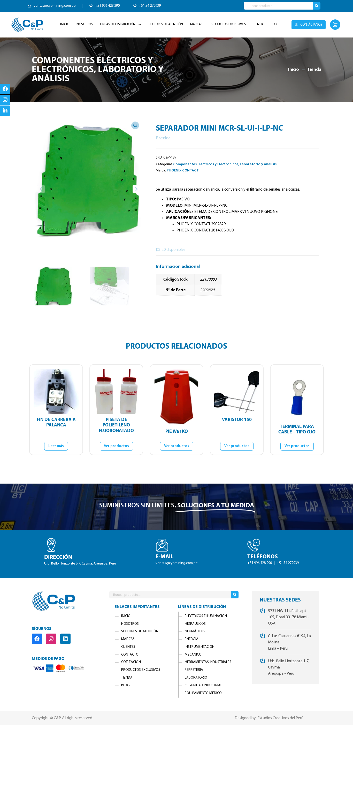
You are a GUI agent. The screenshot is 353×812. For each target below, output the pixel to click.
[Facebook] (37, 639)
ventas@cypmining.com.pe (177, 563)
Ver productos (116, 446)
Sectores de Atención (166, 24)
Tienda (258, 24)
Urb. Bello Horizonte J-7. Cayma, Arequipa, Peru (80, 564)
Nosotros (84, 24)
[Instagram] (51, 639)
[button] (136, 189)
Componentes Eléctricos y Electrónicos (92, 65)
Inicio (64, 24)
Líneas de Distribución (117, 24)
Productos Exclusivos (228, 24)
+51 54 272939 (288, 563)
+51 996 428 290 (260, 563)
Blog (275, 24)
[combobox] (278, 6)
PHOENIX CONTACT (183, 170)
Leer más (56, 446)
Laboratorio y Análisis (258, 164)
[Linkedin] (65, 639)
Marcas (196, 24)
